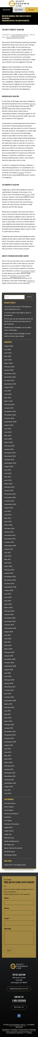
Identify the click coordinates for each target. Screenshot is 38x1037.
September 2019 (10, 628)
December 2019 (9, 618)
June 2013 (7, 793)
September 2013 (10, 783)
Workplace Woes (10, 855)
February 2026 (9, 367)
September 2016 (10, 700)
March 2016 (8, 704)
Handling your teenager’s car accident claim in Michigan (17, 329)
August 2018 (8, 669)
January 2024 (9, 449)
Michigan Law (9, 844)
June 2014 (7, 752)
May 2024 (7, 435)
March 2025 (8, 401)
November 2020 (10, 580)
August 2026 (8, 346)
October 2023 (9, 459)
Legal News (8, 827)
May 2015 (7, 714)
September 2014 (10, 742)
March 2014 (8, 762)
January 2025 (8, 408)
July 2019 (7, 635)
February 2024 (9, 446)
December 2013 (9, 773)
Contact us (31, 280)
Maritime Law (9, 838)
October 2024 (9, 418)
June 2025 (7, 394)
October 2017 (9, 690)
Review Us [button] (19, 1007)
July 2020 (7, 594)
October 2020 (9, 583)
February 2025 (9, 404)
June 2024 (8, 432)
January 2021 (8, 573)
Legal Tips (7, 834)
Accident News (9, 803)
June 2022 (7, 515)
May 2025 (7, 398)
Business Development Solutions (21, 1030)
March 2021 (8, 566)
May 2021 (7, 559)
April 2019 (7, 645)
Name (6, 898)
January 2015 (8, 728)
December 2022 (10, 494)
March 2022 (8, 525)
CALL (32, 10)
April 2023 (8, 480)
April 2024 (8, 439)
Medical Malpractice (11, 841)
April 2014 (8, 759)
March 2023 (8, 484)
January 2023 (8, 490)
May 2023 (7, 477)
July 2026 (7, 349)
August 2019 (8, 632)
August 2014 (8, 745)
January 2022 (8, 532)
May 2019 (7, 642)
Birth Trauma (8, 807)
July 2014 (7, 749)
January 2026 (8, 370)
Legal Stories (8, 831)
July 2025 (7, 391)
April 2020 (8, 604)
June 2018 (7, 676)
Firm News (8, 820)
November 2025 (10, 377)
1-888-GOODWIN (19, 1000)
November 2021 (9, 539)
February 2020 (9, 611)
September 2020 (10, 587)
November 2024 (10, 415)
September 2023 (10, 463)
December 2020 (10, 577)
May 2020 (7, 601)
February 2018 (9, 680)
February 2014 (9, 766)
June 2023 (7, 473)
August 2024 (8, 425)
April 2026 (8, 360)
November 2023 (10, 456)
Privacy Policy (23, 1029)
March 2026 (8, 363)
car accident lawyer (28, 271)
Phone (6, 908)
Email (7, 918)
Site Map (14, 1029)
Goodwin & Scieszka (17, 276)
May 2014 (7, 756)
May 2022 (7, 518)
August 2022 (8, 508)
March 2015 (8, 721)
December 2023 (9, 453)
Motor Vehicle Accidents (16, 37)
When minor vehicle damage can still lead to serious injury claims (17, 335)
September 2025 (10, 384)
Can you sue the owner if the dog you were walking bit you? (17, 308)
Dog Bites (7, 817)
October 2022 (9, 501)
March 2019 (8, 649)
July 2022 (7, 511)
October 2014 (9, 738)
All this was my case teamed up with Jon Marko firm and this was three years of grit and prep (18, 322)
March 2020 (8, 607)
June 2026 (7, 353)
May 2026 (7, 356)
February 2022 (9, 528)
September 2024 (10, 422)
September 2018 (10, 666)
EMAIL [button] (20, 9)
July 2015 (7, 711)
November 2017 (9, 687)
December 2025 (10, 373)
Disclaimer (6, 1029)
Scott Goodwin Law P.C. (19, 35)
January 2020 (8, 614)
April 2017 (7, 694)
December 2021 (9, 535)
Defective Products (11, 814)
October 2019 (9, 625)
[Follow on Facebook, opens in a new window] (19, 1015)
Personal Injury (9, 851)
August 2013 (8, 786)
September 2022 (10, 504)
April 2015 (7, 718)
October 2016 (9, 697)
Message (7, 928)
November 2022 (10, 497)
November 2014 (10, 735)
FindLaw (29, 1032)
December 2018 (9, 659)
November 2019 (9, 621)
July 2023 (7, 470)
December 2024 (10, 411)
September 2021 (10, 546)
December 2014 (9, 731)
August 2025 (8, 387)
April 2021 (7, 563)
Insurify (21, 172)
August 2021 (8, 549)
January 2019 (8, 656)
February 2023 (9, 487)
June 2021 (7, 556)
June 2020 (8, 597)
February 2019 (9, 652)
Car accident (8, 810)
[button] (6, 9)
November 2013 (9, 776)
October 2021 (9, 542)
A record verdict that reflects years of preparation (17, 314)
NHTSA (27, 194)
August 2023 (8, 466)
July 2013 (7, 790)
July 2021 (7, 552)
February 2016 (9, 707)
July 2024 (7, 429)
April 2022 (8, 521)
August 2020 (8, 590)
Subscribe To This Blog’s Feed (15, 865)
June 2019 (7, 639)
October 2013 (9, 780)
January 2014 (8, 769)
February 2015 (9, 724)
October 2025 (9, 380)
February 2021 (9, 570)
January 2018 (8, 683)
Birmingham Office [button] (19, 989)
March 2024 (8, 442)
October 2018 (9, 663)
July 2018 (7, 673)
